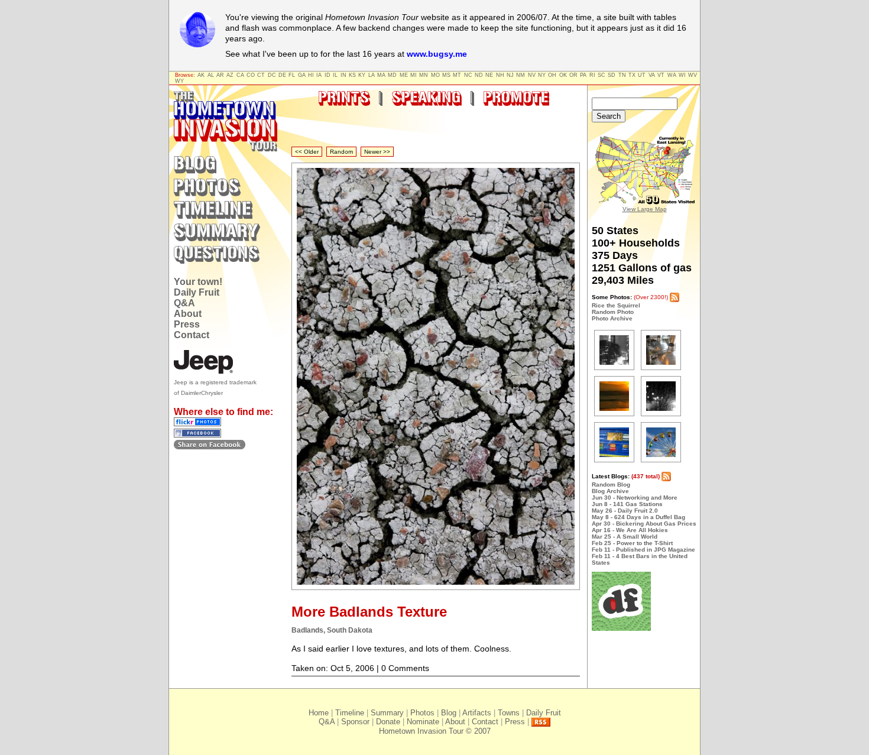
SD (611, 75)
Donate (388, 721)
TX (631, 75)
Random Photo (613, 312)
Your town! (198, 282)
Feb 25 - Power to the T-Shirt (632, 543)
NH (500, 75)
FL (291, 75)
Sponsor (355, 721)
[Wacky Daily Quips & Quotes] (621, 629)
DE (282, 75)
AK (201, 75)
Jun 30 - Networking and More (634, 497)
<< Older (307, 151)
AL (210, 75)
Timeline (349, 712)
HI (311, 75)
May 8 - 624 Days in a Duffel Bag (638, 517)
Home (319, 712)
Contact (191, 335)
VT (660, 75)
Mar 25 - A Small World (624, 536)
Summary (387, 712)
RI (592, 75)
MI (413, 75)
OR (573, 75)
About (188, 314)
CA (240, 75)
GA (302, 75)
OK (563, 75)
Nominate (423, 721)
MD (392, 75)
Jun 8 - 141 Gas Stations (627, 504)
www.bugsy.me (437, 54)
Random (341, 151)
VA (651, 75)
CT (261, 75)
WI (682, 75)
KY (361, 75)
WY (179, 81)
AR (220, 75)
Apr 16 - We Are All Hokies (630, 530)
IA (319, 75)
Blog (448, 712)
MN (423, 75)
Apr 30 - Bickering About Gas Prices (644, 523)
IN (343, 75)
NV (532, 75)
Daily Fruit (196, 292)
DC (272, 75)
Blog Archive (610, 491)
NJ (510, 75)
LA (371, 75)
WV (692, 75)
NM (520, 75)
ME (404, 75)
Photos (422, 712)
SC (601, 75)
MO (435, 75)
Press (187, 324)
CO (251, 75)
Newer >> (377, 151)
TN (622, 75)
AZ (230, 75)
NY (542, 75)
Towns (509, 712)
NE (489, 75)
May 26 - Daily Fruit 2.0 (625, 510)
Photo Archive (612, 318)
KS (352, 75)
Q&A (184, 303)
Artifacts (476, 712)
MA (381, 75)
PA (583, 75)
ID (327, 75)
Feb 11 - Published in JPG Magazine (643, 549)
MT (457, 75)
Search (608, 116)
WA (671, 75)
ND (479, 75)
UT (642, 75)
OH (552, 75)
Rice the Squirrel (616, 305)
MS (446, 75)
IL (335, 75)
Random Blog (611, 484)
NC (468, 75)
